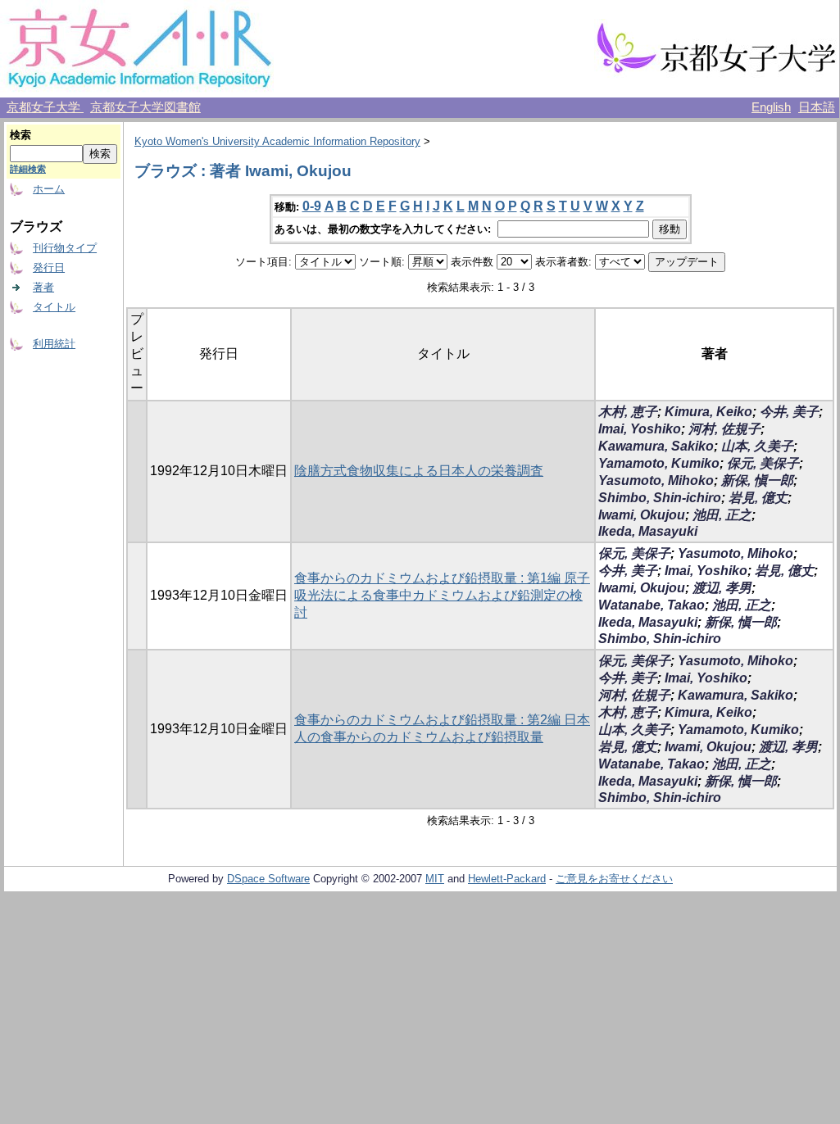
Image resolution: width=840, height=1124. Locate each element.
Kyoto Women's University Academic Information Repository (277, 141)
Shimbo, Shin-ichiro (659, 498)
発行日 (49, 267)
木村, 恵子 (627, 412)
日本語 (816, 107)
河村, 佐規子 (724, 429)
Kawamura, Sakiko (656, 446)
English (771, 107)
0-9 (311, 206)
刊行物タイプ (65, 248)
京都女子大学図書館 (145, 107)
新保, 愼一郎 (757, 480)
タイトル (54, 307)
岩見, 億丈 (758, 498)
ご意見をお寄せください (614, 878)
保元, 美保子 (763, 463)
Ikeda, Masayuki (647, 531)
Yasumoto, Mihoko (656, 480)
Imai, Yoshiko (639, 429)
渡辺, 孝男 (721, 588)
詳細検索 (28, 169)
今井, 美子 (789, 412)
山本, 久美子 (757, 446)
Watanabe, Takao (651, 605)
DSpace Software (268, 878)
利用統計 (54, 344)
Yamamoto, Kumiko (659, 463)
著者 (43, 287)
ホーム (49, 189)
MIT (434, 878)
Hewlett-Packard (507, 878)
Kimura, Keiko (708, 412)
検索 (20, 135)
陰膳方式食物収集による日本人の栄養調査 (418, 471)
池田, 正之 (721, 515)
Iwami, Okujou (641, 515)
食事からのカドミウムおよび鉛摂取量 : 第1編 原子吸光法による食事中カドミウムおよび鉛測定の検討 (442, 595)
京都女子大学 (45, 107)
